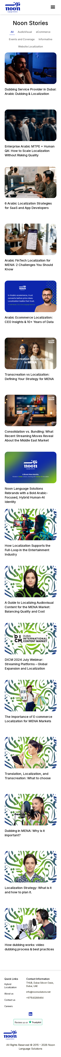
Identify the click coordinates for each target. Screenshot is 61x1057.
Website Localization (30, 46)
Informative (45, 39)
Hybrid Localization (10, 986)
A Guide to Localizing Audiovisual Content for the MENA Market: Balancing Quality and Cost (29, 607)
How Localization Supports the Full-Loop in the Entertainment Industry (27, 550)
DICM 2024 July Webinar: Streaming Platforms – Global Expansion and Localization (26, 664)
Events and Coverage (22, 39)
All (12, 31)
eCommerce (43, 31)
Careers (8, 1006)
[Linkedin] (31, 1014)
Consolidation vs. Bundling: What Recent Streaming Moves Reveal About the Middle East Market (29, 436)
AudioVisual (25, 31)
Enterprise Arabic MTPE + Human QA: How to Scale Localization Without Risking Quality (30, 150)
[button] (52, 7)
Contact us (9, 1000)
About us (8, 993)
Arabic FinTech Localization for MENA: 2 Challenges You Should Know (29, 265)
